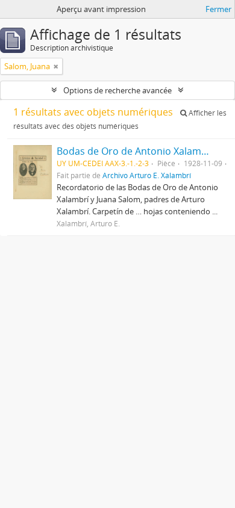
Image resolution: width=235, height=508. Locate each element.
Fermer (218, 9)
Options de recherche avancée (117, 90)
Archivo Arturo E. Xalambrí (146, 175)
